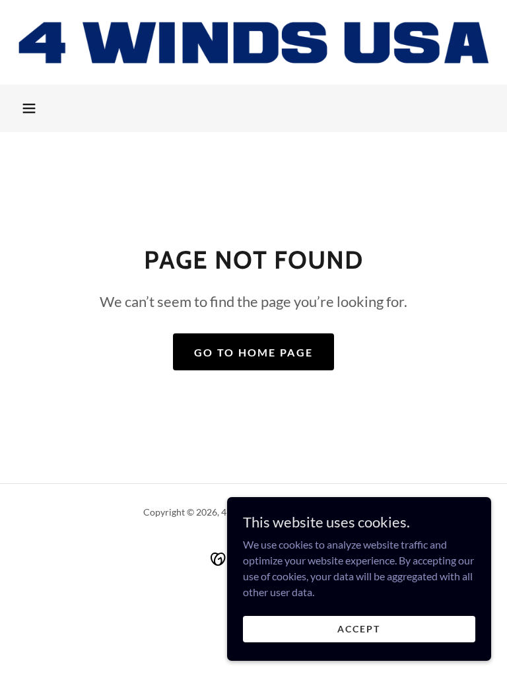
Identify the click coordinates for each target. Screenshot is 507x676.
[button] (29, 108)
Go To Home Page (253, 352)
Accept (358, 628)
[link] (253, 42)
